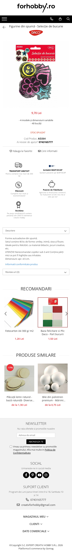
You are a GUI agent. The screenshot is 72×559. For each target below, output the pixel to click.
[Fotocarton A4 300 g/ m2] (19, 312)
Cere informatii (49, 151)
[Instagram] (46, 475)
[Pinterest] (33, 475)
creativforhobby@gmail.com (38, 505)
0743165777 (38, 499)
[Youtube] (39, 475)
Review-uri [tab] (12, 272)
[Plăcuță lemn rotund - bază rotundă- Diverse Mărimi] (19, 379)
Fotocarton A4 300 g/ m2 (19, 330)
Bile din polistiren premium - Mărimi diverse (52, 398)
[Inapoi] (2, 27)
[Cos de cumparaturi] (60, 18)
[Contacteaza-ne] (51, 18)
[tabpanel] (36, 74)
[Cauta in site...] (68, 18)
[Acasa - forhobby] (36, 8)
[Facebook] (26, 475)
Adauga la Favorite (22, 151)
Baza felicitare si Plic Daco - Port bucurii (53, 332)
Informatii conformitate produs (21, 264)
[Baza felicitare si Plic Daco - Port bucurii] (53, 312)
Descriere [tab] (10, 230)
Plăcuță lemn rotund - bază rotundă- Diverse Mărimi (19, 398)
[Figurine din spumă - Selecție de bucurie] (36, 74)
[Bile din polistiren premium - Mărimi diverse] (53, 379)
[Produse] (5, 19)
